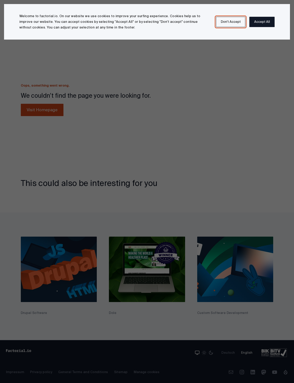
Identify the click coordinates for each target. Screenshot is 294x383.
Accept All (262, 22)
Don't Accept (231, 22)
